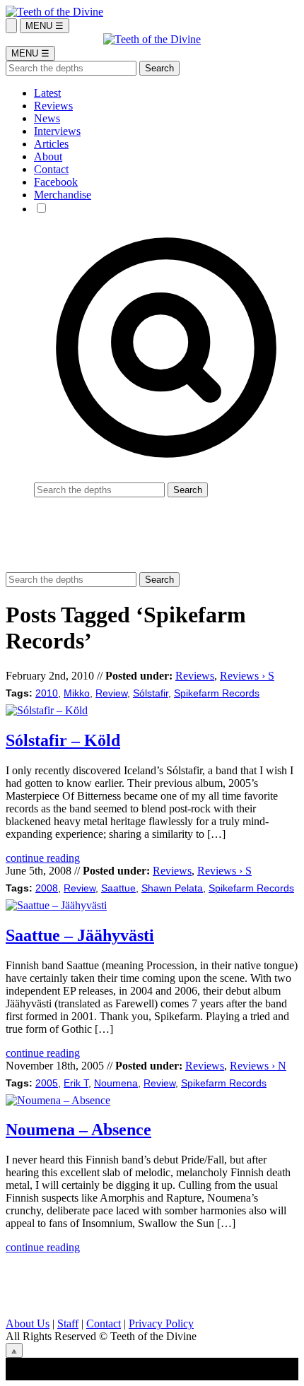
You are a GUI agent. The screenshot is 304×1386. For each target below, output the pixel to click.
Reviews (53, 106)
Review (111, 693)
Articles (51, 144)
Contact (51, 169)
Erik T (76, 1083)
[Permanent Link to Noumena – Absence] (58, 1100)
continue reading (43, 858)
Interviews (57, 131)
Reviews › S (247, 676)
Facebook (56, 182)
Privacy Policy (161, 1323)
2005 (46, 1083)
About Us (27, 1323)
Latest (47, 93)
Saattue (118, 888)
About (48, 156)
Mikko (77, 693)
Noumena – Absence (78, 1129)
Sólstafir (150, 693)
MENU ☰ (44, 25)
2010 (46, 693)
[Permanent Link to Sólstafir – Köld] (47, 710)
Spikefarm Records (216, 693)
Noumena (116, 1083)
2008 (46, 888)
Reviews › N (258, 1066)
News (47, 118)
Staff (67, 1323)
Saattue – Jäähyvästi (80, 935)
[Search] (11, 25)
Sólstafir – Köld (63, 740)
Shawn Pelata (172, 888)
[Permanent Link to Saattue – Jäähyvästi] (56, 905)
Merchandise (62, 195)
